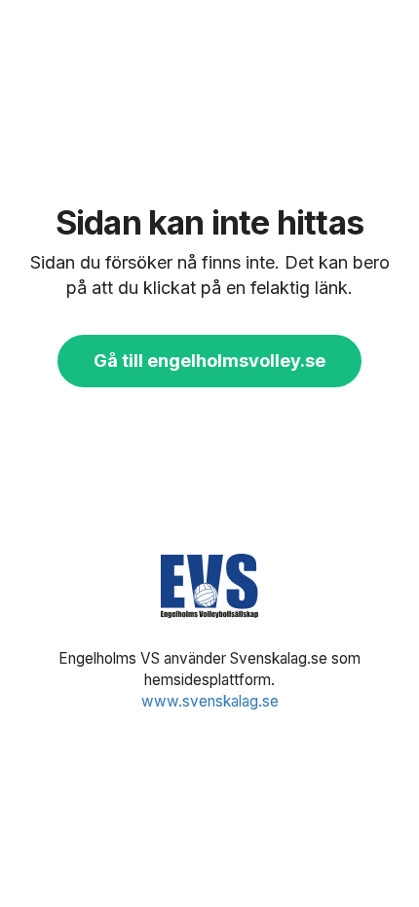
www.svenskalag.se (210, 701)
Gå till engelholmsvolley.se (209, 360)
